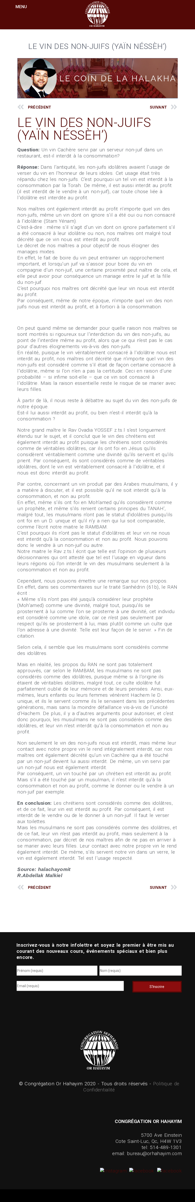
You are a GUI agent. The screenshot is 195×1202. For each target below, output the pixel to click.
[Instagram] (114, 1171)
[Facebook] (141, 1171)
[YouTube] (169, 1171)
